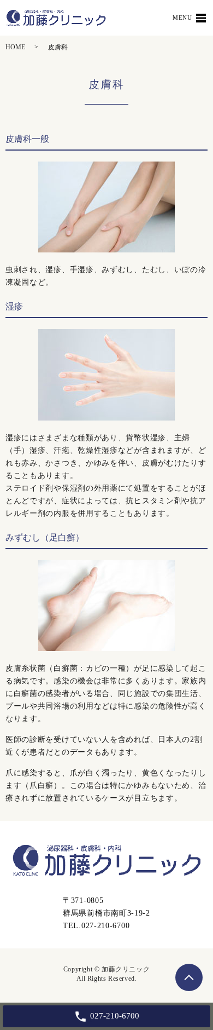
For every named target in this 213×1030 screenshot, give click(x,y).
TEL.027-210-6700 (96, 926)
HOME (15, 47)
